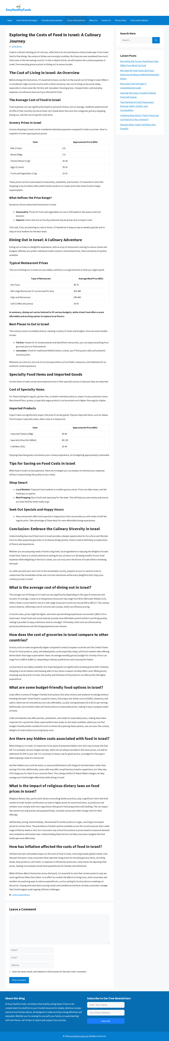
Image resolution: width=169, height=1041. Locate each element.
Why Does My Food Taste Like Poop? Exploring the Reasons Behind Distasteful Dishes (139, 74)
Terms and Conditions (139, 20)
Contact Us (106, 20)
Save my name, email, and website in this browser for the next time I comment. (49, 971)
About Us (93, 20)
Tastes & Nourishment (76, 20)
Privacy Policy (120, 20)
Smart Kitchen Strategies (27, 20)
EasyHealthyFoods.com (78, 1036)
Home (9, 20)
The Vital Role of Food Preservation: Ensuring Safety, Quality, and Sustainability (137, 106)
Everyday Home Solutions (52, 20)
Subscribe (105, 1021)
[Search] (156, 40)
